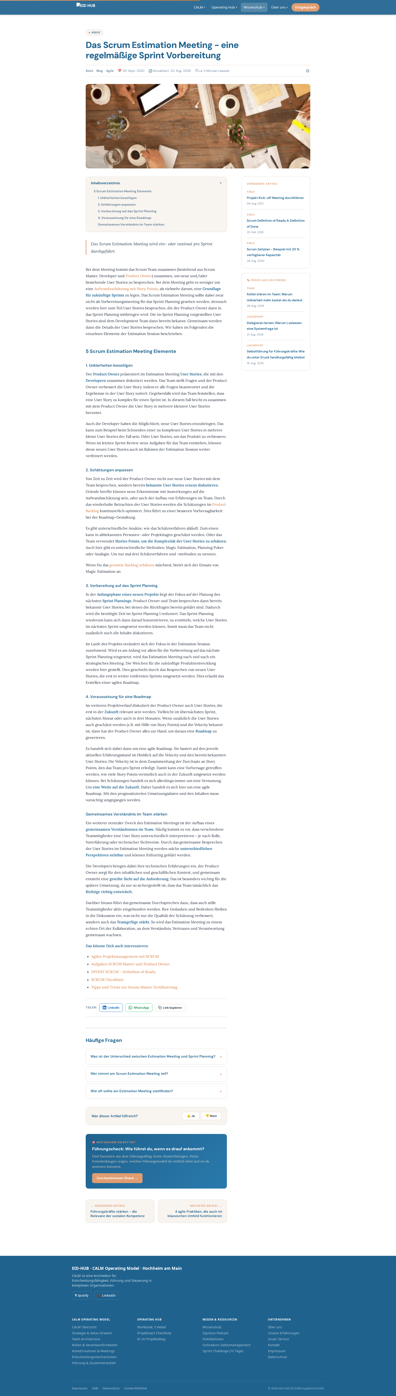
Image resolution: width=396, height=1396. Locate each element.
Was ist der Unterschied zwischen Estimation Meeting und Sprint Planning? (153, 1056)
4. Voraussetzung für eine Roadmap (124, 218)
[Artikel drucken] (307, 71)
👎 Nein (211, 1116)
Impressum (277, 1351)
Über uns (275, 1327)
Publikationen (213, 1339)
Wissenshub (212, 1327)
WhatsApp (141, 1008)
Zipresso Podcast (215, 1333)
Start (89, 71)
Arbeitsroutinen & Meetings (93, 1351)
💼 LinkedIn (106, 1295)
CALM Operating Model (91, 1319)
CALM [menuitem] (199, 7)
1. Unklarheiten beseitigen (117, 198)
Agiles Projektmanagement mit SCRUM (125, 956)
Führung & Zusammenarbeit (94, 1363)
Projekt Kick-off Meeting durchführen (275, 198)
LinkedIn (113, 1008)
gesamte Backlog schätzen (131, 565)
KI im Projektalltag (151, 1339)
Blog (99, 71)
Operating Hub (149, 1319)
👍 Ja (191, 1116)
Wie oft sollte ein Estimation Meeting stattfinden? (132, 1091)
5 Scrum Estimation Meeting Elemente (122, 191)
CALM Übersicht (84, 1327)
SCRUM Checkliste (107, 979)
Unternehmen (279, 1319)
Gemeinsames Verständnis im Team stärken (131, 224)
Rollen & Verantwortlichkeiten (95, 1345)
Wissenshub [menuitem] (254, 7)
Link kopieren (172, 1008)
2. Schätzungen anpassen (117, 205)
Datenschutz (277, 1357)
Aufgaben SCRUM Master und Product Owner (130, 964)
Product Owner (139, 276)
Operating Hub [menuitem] (224, 7)
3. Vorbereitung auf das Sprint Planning (127, 211)
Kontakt (274, 1345)
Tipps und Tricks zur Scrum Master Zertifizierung (134, 987)
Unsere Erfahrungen (284, 1333)
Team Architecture (86, 1339)
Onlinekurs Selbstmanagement (226, 1345)
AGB (95, 1388)
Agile (96, 32)
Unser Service (278, 1339)
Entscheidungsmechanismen (94, 1357)
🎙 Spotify (81, 1295)
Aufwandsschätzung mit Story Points (126, 288)
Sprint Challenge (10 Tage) (223, 1351)
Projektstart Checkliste (154, 1333)
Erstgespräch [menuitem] (305, 7)
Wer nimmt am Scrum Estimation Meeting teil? (129, 1073)
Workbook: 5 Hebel (151, 1327)
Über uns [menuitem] (279, 7)
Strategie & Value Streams (92, 1333)
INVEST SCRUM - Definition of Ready (123, 971)
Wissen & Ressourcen (220, 1319)
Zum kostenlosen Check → (117, 1178)
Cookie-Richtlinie (135, 1388)
